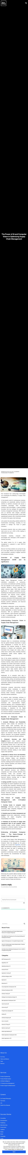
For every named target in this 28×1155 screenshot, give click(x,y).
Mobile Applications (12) (6, 1038)
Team (1, 1061)
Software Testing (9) (6, 993)
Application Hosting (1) (6, 973)
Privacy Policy (11, 1149)
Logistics (2, 1129)
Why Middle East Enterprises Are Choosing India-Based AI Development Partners (13, 937)
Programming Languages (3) (7, 1010)
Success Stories (5, 1114)
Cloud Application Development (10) (9, 986)
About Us (3, 1053)
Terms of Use (20, 1149)
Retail (1, 1134)
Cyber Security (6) (5, 1003)
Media (1, 1131)
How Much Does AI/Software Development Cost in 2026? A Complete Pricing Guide (13, 950)
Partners (2, 1063)
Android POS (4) (5, 969)
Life (1, 1103)
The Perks (2, 1100)
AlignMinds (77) (5, 962)
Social (1, 1138)
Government (3, 1127)
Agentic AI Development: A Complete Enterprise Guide (12, 940)
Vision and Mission (4, 1059)
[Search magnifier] (24, 924)
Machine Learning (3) (6, 1028)
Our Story (2, 1056)
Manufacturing (3, 1125)
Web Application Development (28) (9, 1000)
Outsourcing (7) (5, 1007)
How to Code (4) (5, 1021)
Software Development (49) (7, 990)
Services (3, 1072)
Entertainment (3, 1120)
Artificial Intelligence (5, 1081)
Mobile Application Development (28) (9, 1034)
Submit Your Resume (5, 1105)
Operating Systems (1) (6, 966)
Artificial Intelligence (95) (7, 976)
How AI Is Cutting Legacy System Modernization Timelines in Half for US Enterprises (13, 945)
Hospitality (2, 1136)
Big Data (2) (4, 979)
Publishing (2, 1122)
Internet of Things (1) (6, 1024)
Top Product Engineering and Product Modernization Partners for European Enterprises (12, 932)
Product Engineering (5, 1076)
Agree (14, 1151)
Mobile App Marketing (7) (7, 1031)
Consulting (3, 1118)
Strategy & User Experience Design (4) (9, 997)
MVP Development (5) (6, 959)
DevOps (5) (4, 1014)
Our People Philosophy (5, 1098)
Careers (3, 1094)
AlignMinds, (18, 844)
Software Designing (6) (6, 1017)
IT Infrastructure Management (7, 1083)
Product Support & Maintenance (7, 1085)
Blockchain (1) (4, 983)
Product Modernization (5, 1078)
